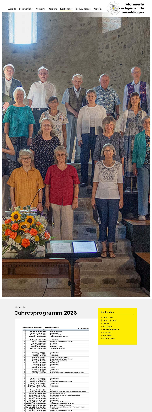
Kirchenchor (66, 9)
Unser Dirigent (109, 320)
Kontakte (107, 335)
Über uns (52, 9)
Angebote (40, 9)
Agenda (12, 9)
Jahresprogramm (111, 329)
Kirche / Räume (83, 9)
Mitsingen (107, 326)
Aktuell (106, 323)
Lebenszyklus (25, 9)
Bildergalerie (109, 338)
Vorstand (107, 332)
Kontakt (98, 9)
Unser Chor (108, 317)
